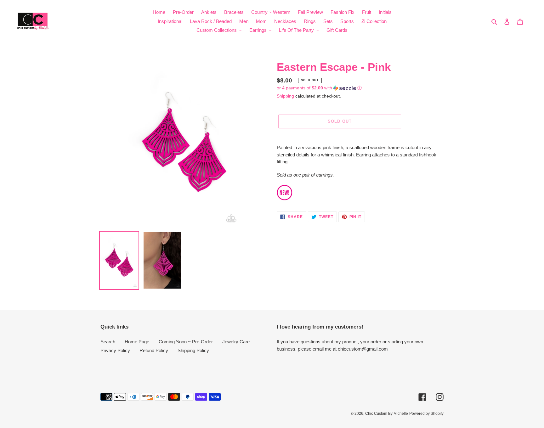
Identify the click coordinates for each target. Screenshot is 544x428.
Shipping (285, 96)
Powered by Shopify (426, 413)
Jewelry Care (236, 341)
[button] (319, 88)
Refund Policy (153, 350)
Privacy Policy (115, 350)
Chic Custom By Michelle (386, 413)
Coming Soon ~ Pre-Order (186, 341)
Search (107, 341)
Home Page (137, 341)
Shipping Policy (193, 350)
